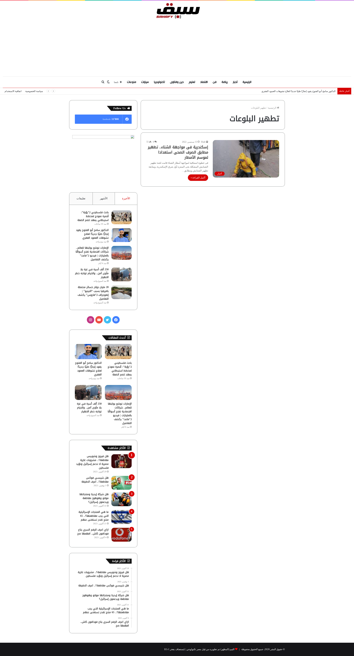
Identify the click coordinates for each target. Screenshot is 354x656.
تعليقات (81, 198)
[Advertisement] (177, 47)
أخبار (235, 82)
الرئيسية (247, 82)
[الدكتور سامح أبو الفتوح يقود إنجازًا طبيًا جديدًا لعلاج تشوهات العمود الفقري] (121, 235)
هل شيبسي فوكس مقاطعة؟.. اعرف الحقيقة (95, 479)
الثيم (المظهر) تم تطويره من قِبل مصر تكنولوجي (210, 649)
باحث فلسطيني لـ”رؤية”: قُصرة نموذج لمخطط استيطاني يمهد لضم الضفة (93, 216)
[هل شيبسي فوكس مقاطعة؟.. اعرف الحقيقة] (121, 483)
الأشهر (103, 198)
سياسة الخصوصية (34, 91)
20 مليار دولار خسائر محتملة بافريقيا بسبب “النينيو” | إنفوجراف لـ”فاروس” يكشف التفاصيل (93, 293)
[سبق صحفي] (177, 10)
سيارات (145, 82)
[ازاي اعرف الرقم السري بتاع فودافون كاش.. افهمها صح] (121, 535)
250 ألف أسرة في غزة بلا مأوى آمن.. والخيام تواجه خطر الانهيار (92, 273)
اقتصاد (204, 82)
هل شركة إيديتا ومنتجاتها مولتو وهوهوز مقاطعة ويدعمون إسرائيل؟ (94, 498)
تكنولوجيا (159, 82)
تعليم (192, 82)
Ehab (203, 142)
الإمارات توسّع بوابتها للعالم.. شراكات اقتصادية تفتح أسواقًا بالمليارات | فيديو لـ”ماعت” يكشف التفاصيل (92, 253)
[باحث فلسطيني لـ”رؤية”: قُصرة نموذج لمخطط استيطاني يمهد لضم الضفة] (121, 217)
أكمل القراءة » (198, 177)
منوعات (131, 82)
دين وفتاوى (177, 82)
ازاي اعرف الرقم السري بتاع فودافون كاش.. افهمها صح (93, 531)
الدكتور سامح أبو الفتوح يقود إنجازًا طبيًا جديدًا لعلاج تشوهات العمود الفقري (92, 234)
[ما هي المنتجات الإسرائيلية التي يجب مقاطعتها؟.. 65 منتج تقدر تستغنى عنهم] (121, 517)
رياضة (225, 82)
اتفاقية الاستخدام (13, 91)
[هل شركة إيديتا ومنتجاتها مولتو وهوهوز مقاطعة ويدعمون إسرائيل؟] (121, 499)
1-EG (166, 649)
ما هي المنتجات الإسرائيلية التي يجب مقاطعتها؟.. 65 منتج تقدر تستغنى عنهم (94, 516)
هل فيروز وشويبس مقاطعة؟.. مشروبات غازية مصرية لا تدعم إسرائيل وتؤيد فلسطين (92, 462)
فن (214, 82)
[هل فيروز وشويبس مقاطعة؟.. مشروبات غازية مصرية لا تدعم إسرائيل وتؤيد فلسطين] (121, 461)
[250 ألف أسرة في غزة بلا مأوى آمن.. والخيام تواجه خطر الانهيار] (121, 274)
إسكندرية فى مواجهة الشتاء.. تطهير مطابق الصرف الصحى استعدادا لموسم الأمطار (178, 152)
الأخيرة (126, 198)
